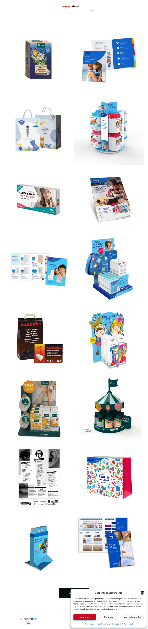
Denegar (108, 617)
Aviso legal (128, 624)
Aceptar (84, 617)
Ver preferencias (132, 617)
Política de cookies (92, 624)
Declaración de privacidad (112, 624)
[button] (142, 592)
